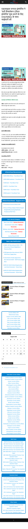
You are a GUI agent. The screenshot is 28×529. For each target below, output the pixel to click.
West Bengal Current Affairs (13, 433)
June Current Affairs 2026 (13, 320)
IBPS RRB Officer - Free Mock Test (13, 176)
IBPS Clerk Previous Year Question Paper (13, 449)
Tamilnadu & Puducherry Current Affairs (13, 423)
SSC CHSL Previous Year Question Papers (13, 510)
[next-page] (5, 308)
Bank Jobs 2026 (14, 222)
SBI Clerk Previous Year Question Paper (14, 444)
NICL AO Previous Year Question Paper (14, 486)
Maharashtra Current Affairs (13, 404)
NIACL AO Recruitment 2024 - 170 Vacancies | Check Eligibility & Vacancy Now (13, 247)
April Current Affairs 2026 (13, 324)
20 (14, 351)
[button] (2, 2)
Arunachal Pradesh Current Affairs (13, 379)
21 (17, 351)
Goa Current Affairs (14, 389)
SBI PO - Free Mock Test (10, 186)
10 (3, 348)
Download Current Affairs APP (12, 204)
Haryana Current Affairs (13, 393)
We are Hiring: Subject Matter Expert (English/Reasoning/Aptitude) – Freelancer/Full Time (14, 209)
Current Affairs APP (14, 312)
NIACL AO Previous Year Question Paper (13, 497)
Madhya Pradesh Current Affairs (13, 406)
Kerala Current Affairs (13, 402)
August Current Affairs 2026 (13, 316)
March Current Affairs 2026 (14, 326)
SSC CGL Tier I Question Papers (14, 512)
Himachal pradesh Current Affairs (13, 394)
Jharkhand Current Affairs (13, 398)
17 (3, 351)
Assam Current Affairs (13, 381)
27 (14, 353)
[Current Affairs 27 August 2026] (5, 302)
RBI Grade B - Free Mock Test (12, 193)
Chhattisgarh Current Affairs (13, 385)
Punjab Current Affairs (13, 418)
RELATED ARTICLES (7, 282)
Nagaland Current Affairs (13, 414)
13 (14, 348)
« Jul (2, 359)
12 (10, 348)
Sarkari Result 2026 (13, 236)
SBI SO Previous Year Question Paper (13, 445)
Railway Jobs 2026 (13, 229)
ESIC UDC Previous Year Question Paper (13, 495)
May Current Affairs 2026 (13, 322)
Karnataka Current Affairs (13, 400)
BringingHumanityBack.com (11, 367)
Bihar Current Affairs (13, 383)
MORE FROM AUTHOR (19, 282)
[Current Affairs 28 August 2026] (5, 295)
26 (10, 353)
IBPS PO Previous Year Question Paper (14, 447)
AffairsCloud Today (14, 314)
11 (7, 348)
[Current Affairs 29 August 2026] (5, 288)
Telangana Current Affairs (13, 425)
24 (3, 353)
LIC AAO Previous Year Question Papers (13, 478)
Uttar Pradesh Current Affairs (13, 429)
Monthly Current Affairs (13, 328)
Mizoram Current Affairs (13, 412)
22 (20, 351)
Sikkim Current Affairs (13, 422)
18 (7, 351)
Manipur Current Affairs (13, 408)
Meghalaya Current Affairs (13, 410)
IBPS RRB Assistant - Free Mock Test (14, 179)
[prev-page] (2, 308)
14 (17, 348)
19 (10, 351)
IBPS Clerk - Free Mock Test (11, 189)
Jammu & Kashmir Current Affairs (13, 396)
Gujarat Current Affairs (14, 391)
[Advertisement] (14, 53)
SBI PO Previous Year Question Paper (13, 442)
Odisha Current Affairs (13, 416)
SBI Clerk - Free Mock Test (11, 183)
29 (20, 353)
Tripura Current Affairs (13, 427)
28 (17, 353)
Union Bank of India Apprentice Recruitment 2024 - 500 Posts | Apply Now (14, 259)
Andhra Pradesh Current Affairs (14, 377)
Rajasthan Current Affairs (13, 420)
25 (7, 353)
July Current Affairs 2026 (13, 318)
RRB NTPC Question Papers (14, 508)
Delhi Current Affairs (13, 387)
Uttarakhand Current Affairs (13, 431)
